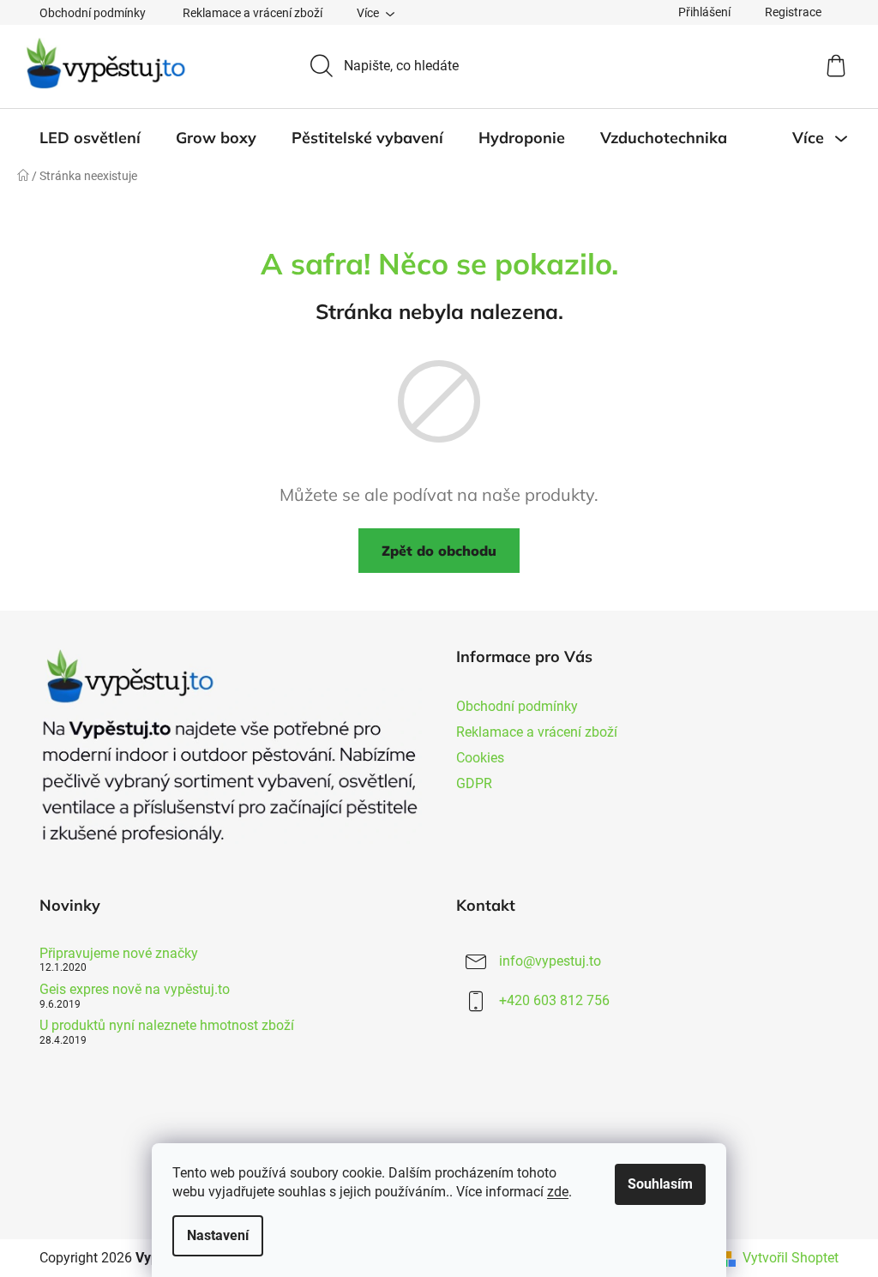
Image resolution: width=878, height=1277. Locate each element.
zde (557, 1192)
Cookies (480, 758)
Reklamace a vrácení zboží (252, 13)
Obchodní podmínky (92, 13)
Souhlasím (660, 1184)
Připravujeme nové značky (118, 953)
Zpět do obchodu (439, 550)
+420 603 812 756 (554, 1000)
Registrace (793, 12)
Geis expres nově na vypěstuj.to (134, 989)
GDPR (474, 783)
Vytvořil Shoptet (791, 1258)
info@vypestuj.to (550, 961)
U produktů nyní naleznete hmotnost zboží (166, 1025)
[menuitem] (90, 138)
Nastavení (218, 1235)
